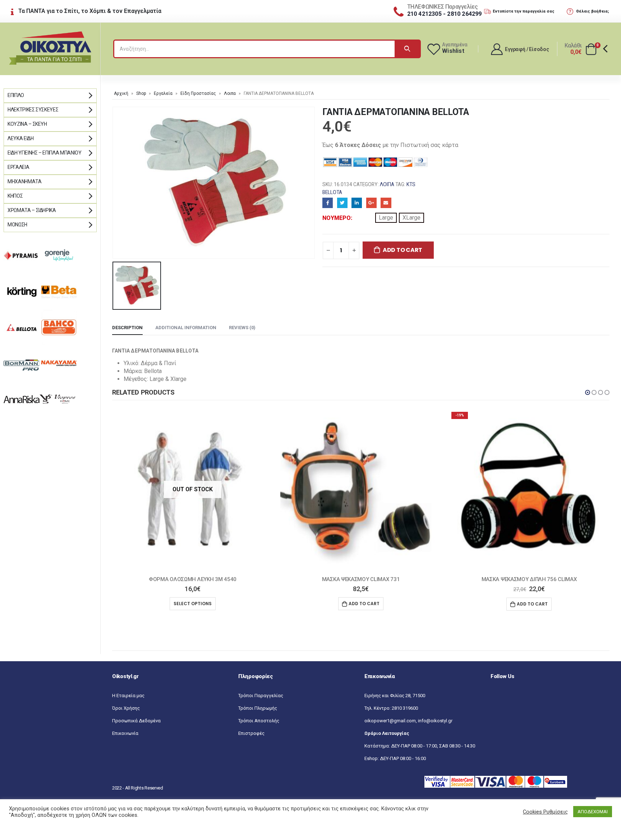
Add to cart (402, 250)
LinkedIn (356, 203)
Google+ (371, 203)
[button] (587, 392)
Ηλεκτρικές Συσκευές (33, 109)
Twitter (342, 203)
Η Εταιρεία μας (128, 695)
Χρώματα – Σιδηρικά (32, 210)
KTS (410, 184)
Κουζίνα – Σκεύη (27, 124)
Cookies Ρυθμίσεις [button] (545, 812)
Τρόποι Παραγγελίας (260, 695)
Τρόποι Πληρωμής (257, 708)
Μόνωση (17, 224)
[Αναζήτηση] (407, 49)
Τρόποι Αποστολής (258, 720)
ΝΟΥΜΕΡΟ (336, 218)
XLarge (411, 217)
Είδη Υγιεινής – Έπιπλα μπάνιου (45, 153)
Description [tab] (127, 327)
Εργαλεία (163, 93)
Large (386, 217)
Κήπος (15, 196)
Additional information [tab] (185, 327)
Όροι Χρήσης (126, 708)
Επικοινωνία (125, 733)
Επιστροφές (251, 733)
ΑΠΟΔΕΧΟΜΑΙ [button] (593, 811)
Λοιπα (230, 93)
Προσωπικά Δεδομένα (136, 720)
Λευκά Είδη (21, 138)
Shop (141, 93)
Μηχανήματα (25, 181)
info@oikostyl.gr (435, 720)
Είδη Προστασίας (198, 93)
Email (386, 203)
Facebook (327, 203)
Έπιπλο (16, 95)
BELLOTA (332, 192)
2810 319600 (405, 708)
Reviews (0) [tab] (242, 327)
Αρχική (121, 93)
